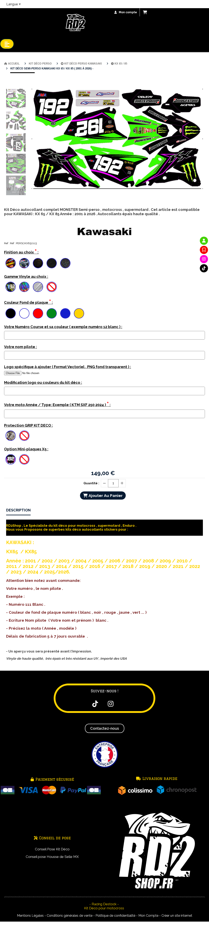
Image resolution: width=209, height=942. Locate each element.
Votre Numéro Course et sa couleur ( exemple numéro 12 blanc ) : (63, 327)
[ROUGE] (38, 313)
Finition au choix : (21, 251)
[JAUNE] (79, 313)
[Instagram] (204, 259)
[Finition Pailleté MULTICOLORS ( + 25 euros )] (65, 263)
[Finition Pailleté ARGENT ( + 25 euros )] (52, 263)
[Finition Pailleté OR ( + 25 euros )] (38, 263)
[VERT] (52, 313)
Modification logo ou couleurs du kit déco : (43, 382)
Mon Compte (148, 916)
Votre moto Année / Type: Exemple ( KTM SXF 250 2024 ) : (57, 404)
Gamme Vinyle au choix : (26, 276)
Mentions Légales (30, 916)
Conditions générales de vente (69, 916)
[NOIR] (11, 313)
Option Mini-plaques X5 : (26, 449)
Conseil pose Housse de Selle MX (52, 857)
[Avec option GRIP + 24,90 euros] (11, 436)
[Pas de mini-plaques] (24, 459)
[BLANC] (24, 313)
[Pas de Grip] (24, 436)
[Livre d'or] (204, 250)
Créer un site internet (176, 916)
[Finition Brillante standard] (11, 263)
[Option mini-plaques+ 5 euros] (11, 459)
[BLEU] (65, 313)
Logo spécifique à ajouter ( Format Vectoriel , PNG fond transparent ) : (67, 367)
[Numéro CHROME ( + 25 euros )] (11, 287)
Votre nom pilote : (20, 347)
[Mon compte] (204, 241)
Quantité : (91, 483)
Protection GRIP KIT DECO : (28, 425)
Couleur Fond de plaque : (28, 301)
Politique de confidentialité (115, 916)
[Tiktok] (204, 268)
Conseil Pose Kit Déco (52, 849)
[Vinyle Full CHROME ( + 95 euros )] (38, 287)
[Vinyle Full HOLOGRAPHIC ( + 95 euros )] (24, 287)
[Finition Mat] (24, 263)
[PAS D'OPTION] (52, 287)
